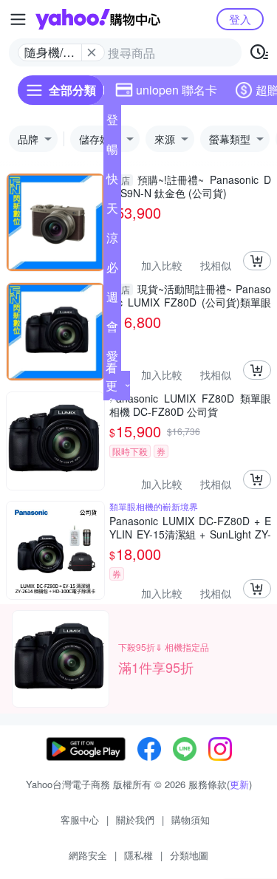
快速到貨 (112, 182)
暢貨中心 (112, 152)
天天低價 (112, 211)
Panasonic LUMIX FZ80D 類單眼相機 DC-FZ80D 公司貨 (190, 404)
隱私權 (138, 855)
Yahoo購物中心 (97, 19)
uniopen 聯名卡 (176, 89)
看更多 (111, 385)
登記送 (112, 122)
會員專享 (112, 329)
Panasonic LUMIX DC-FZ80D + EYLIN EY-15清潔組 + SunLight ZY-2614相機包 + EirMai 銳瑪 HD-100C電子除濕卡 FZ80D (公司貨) (190, 527)
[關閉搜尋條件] (91, 52)
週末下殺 (112, 300)
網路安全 (88, 855)
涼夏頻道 (112, 241)
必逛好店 (112, 270)
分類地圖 (189, 855)
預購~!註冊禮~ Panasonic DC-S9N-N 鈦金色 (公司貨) (190, 186)
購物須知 (190, 820)
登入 (240, 19)
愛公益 (112, 359)
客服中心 (80, 820)
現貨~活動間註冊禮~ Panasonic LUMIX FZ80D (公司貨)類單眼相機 (190, 295)
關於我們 (135, 820)
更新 (239, 784)
